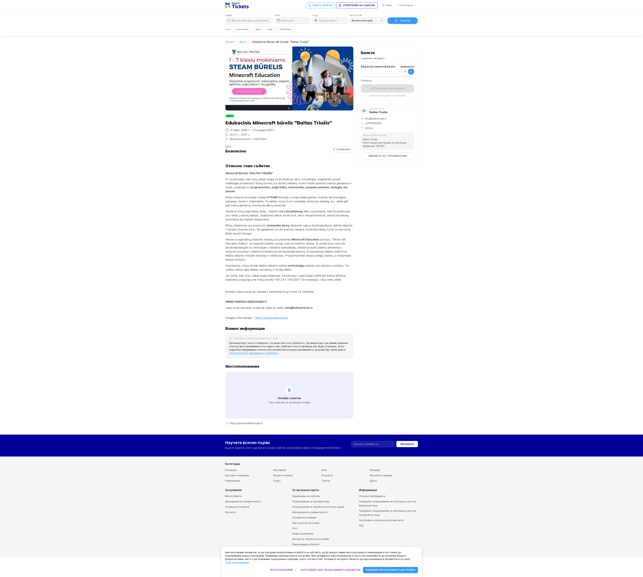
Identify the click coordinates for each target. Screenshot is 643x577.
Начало (229, 41)
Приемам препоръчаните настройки (390, 569)
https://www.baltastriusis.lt (271, 317)
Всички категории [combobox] (362, 20)
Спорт (277, 480)
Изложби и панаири (381, 475)
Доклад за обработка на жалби (310, 539)
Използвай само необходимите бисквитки (330, 569)
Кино (324, 470)
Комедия (375, 470)
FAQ (361, 525)
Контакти (230, 512)
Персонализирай (283, 570)
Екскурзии (231, 470)
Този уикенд (242, 29)
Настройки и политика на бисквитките (381, 520)
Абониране (407, 443)
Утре (270, 29)
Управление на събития (356, 5)
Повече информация (237, 562)
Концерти (327, 475)
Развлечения (232, 480)
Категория (356, 15)
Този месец (285, 29)
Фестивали (279, 470)
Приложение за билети (305, 544)
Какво (228, 15)
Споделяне (341, 149)
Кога (277, 15)
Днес (258, 29)
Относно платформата (372, 496)
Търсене (405, 20)
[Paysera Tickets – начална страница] (237, 5)
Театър (326, 480)
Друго (243, 41)
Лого (295, 528)
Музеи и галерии (283, 475)
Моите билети (320, 5)
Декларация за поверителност (243, 501)
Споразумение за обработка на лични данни (318, 506)
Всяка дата (287, 20)
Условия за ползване (237, 506)
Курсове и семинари (237, 475)
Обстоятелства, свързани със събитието (254, 353)
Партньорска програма (305, 522)
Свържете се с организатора (387, 155)
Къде (315, 15)
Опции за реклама (302, 533)
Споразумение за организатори (310, 501)
